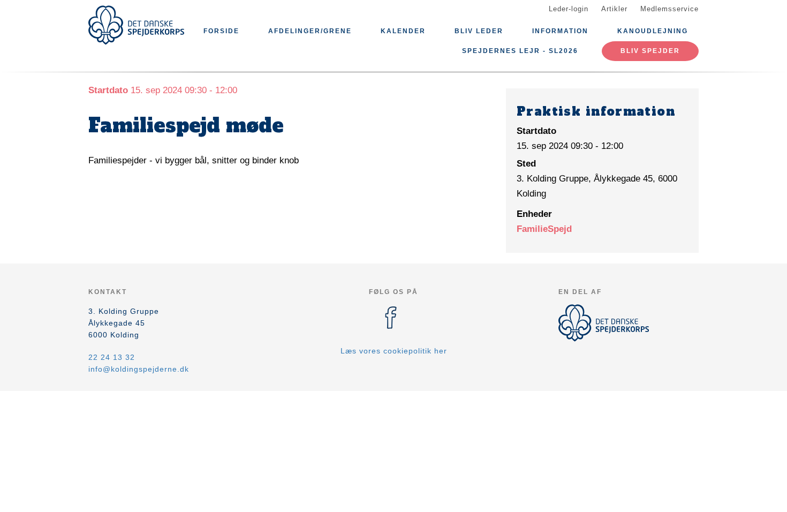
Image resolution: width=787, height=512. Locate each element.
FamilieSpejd (544, 229)
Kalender (403, 31)
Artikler (614, 9)
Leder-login (568, 9)
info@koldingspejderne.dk (138, 369)
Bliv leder (479, 31)
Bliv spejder (650, 51)
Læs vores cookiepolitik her (393, 351)
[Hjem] (136, 25)
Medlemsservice (669, 9)
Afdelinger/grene (310, 31)
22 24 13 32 (111, 357)
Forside (221, 31)
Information (560, 31)
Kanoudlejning (652, 31)
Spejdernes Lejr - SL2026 (520, 51)
